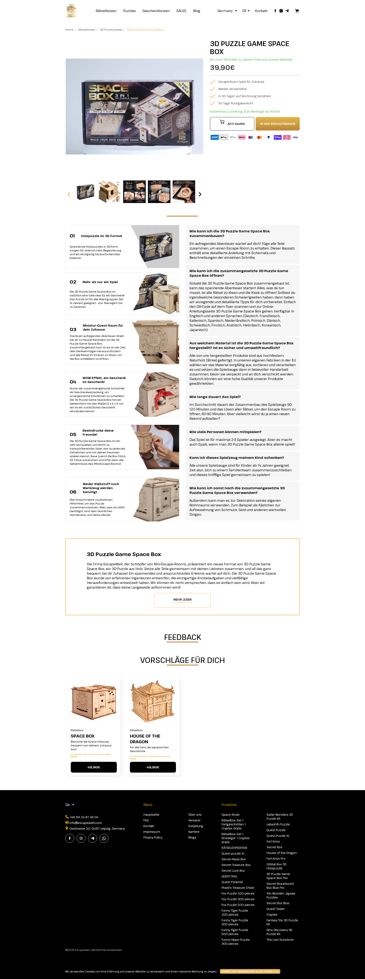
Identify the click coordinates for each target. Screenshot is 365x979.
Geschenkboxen (156, 10)
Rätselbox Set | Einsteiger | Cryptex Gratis (236, 838)
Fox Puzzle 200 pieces (238, 893)
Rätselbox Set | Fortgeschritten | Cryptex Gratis (234, 824)
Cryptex (272, 914)
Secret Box (274, 847)
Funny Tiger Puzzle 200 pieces (235, 912)
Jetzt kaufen (236, 123)
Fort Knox (273, 841)
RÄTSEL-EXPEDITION (234, 848)
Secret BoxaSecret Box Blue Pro (280, 886)
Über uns (195, 815)
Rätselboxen (106, 10)
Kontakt (261, 10)
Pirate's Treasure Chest (238, 888)
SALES (181, 10)
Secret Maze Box (234, 859)
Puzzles (129, 10)
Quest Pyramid (232, 882)
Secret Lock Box (233, 871)
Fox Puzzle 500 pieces (238, 905)
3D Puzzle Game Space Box (145, 29)
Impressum (151, 832)
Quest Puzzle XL (278, 836)
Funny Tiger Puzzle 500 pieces (235, 932)
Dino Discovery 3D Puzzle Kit (279, 932)
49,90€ (93, 767)
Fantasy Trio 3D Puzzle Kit (282, 922)
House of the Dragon (145, 738)
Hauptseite (151, 815)
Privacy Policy (152, 837)
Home (69, 29)
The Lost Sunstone (280, 940)
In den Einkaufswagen (277, 124)
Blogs (192, 837)
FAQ (146, 820)
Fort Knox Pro (276, 858)
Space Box (82, 736)
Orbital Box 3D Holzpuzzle (276, 866)
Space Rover (231, 815)
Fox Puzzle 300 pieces (238, 899)
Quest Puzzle (276, 830)
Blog (196, 10)
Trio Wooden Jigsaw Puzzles (281, 895)
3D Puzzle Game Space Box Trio (278, 876)
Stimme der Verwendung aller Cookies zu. (250, 971)
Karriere (193, 832)
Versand (194, 820)
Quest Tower (276, 909)
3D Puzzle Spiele (111, 29)
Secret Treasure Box (236, 865)
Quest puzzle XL (233, 853)
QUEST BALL (230, 876)
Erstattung (195, 826)
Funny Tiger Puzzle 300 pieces (235, 922)
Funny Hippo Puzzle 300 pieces (236, 942)
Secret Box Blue (278, 903)
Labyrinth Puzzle (278, 824)
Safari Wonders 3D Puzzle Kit (280, 817)
